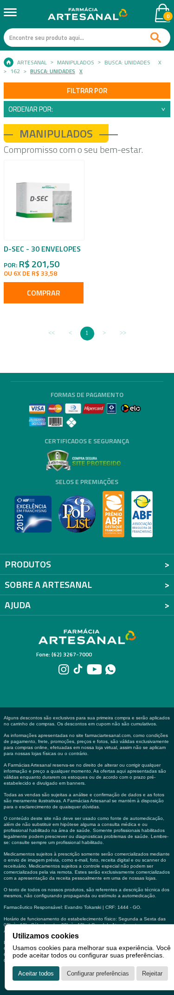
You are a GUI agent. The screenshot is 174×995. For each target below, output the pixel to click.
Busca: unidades (127, 62)
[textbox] (87, 37)
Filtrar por (87, 90)
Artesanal (32, 62)
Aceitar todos (36, 973)
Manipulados (75, 62)
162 (15, 71)
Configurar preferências (98, 973)
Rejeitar (152, 973)
